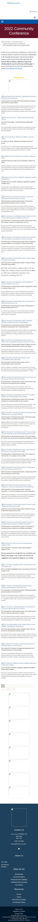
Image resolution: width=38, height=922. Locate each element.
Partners (4, 867)
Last (13, 689)
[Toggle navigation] (2, 21)
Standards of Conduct (19, 911)
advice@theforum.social (13, 68)
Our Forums (5, 864)
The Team (4, 862)
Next (8, 689)
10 (3, 689)
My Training (33, 11)
